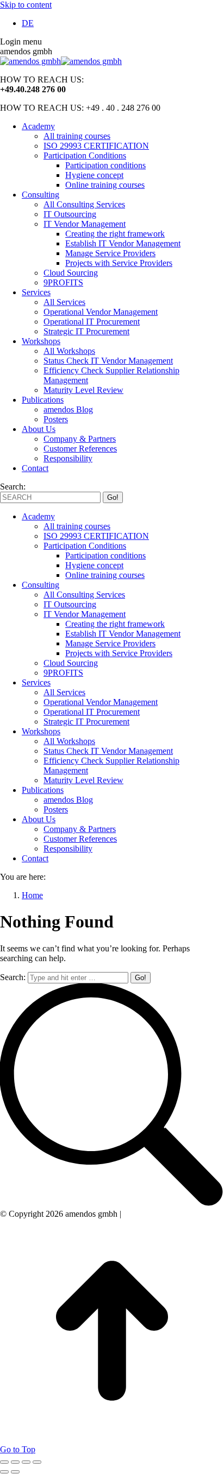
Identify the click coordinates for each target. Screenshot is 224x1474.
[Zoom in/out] (37, 1462)
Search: (13, 977)
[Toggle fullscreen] (26, 1462)
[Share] (15, 1462)
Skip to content (26, 4)
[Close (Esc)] (4, 1462)
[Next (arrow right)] (15, 1471)
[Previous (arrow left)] (4, 1471)
